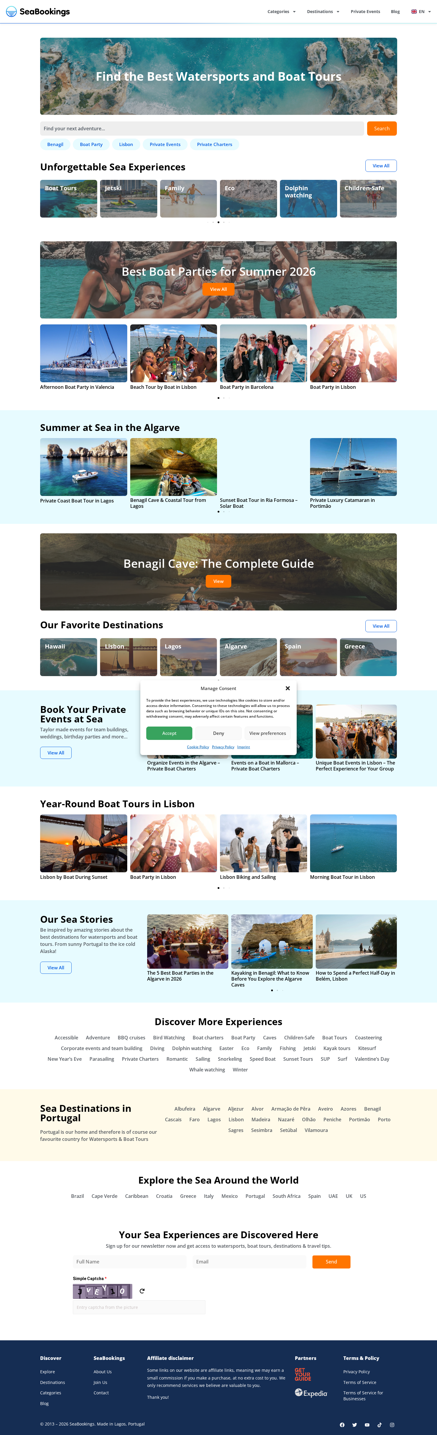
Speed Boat (263, 1059)
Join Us (100, 1382)
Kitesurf (367, 1048)
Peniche (332, 1119)
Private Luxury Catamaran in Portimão (342, 503)
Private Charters (140, 1059)
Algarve (182, 646)
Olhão (309, 1119)
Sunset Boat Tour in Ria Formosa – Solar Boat (259, 503)
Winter (240, 1069)
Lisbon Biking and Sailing (248, 877)
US (363, 1196)
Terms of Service (359, 1382)
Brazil (77, 1196)
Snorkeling (230, 1059)
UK (349, 1196)
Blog (395, 11)
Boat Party (243, 1037)
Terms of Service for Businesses (363, 1395)
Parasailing (101, 1059)
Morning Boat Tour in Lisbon (342, 877)
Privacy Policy (223, 746)
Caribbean (136, 1196)
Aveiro (325, 1109)
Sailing (203, 1059)
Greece (301, 646)
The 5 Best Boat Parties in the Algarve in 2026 (180, 976)
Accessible (66, 1037)
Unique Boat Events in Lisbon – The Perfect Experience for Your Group (355, 765)
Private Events (365, 11)
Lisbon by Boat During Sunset (73, 877)
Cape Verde (104, 1196)
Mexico (229, 1196)
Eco (170, 188)
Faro (194, 1119)
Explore (47, 1371)
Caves (269, 1037)
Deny (218, 733)
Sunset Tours (298, 1059)
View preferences (267, 733)
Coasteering (368, 1037)
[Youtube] (367, 1425)
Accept (169, 733)
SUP (325, 1059)
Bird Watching (365, 188)
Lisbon (61, 646)
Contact (101, 1393)
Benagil (362, 646)
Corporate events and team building (101, 1048)
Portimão (359, 1119)
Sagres (235, 1130)
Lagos (119, 646)
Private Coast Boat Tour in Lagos (77, 500)
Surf (342, 1059)
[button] (288, 688)
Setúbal (288, 1130)
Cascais (173, 1119)
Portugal (255, 1196)
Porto (384, 1119)
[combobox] (202, 128)
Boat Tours (334, 1037)
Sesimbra (261, 1130)
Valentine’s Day (372, 1059)
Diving (157, 1048)
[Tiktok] (379, 1425)
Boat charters (208, 1037)
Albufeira (185, 1109)
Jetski (53, 188)
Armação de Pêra (290, 1109)
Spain (239, 646)
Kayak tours (336, 1048)
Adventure (98, 1037)
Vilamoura (316, 1130)
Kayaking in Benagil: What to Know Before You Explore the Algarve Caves (270, 979)
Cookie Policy (198, 746)
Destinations (320, 11)
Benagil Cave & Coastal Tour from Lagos (168, 503)
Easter (226, 1048)
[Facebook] (342, 1425)
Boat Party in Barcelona (246, 387)
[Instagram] (392, 1425)
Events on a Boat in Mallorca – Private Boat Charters (265, 765)
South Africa (287, 1196)
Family (115, 188)
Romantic (177, 1059)
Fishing (288, 1048)
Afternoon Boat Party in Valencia (77, 387)
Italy (209, 1196)
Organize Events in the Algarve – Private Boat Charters (183, 765)
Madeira (260, 1119)
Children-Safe (305, 188)
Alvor (257, 1109)
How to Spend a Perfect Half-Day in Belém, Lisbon (355, 976)
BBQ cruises (131, 1037)
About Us (103, 1371)
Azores (348, 1109)
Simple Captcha (89, 1278)
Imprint (243, 746)
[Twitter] (354, 1425)
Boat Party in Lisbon (333, 387)
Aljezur (236, 1109)
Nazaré (286, 1119)
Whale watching (207, 1069)
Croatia (164, 1196)
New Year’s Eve (65, 1059)
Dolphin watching (238, 191)
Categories (278, 11)
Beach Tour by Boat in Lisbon (163, 387)
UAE (333, 1196)
